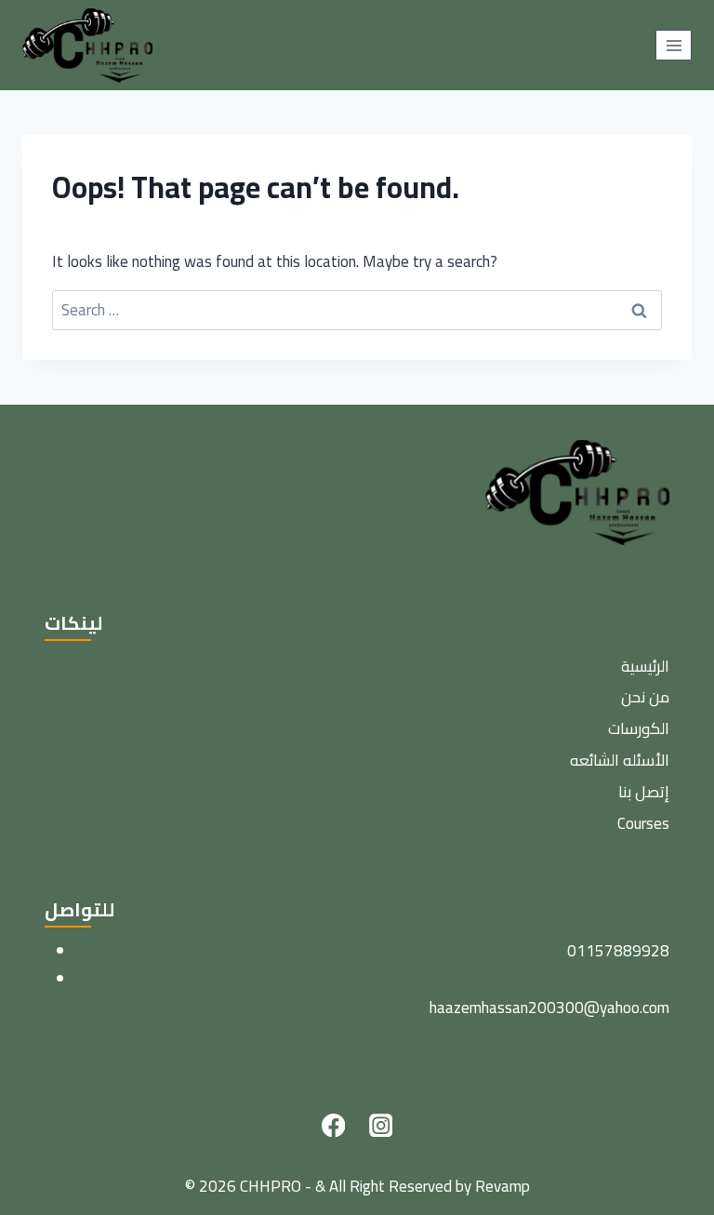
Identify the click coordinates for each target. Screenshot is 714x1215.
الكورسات (638, 728)
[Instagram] (380, 1125)
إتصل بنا (643, 792)
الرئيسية (645, 666)
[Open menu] (673, 45)
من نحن (645, 697)
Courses (643, 823)
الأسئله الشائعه (619, 760)
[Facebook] (333, 1125)
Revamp (502, 1186)
